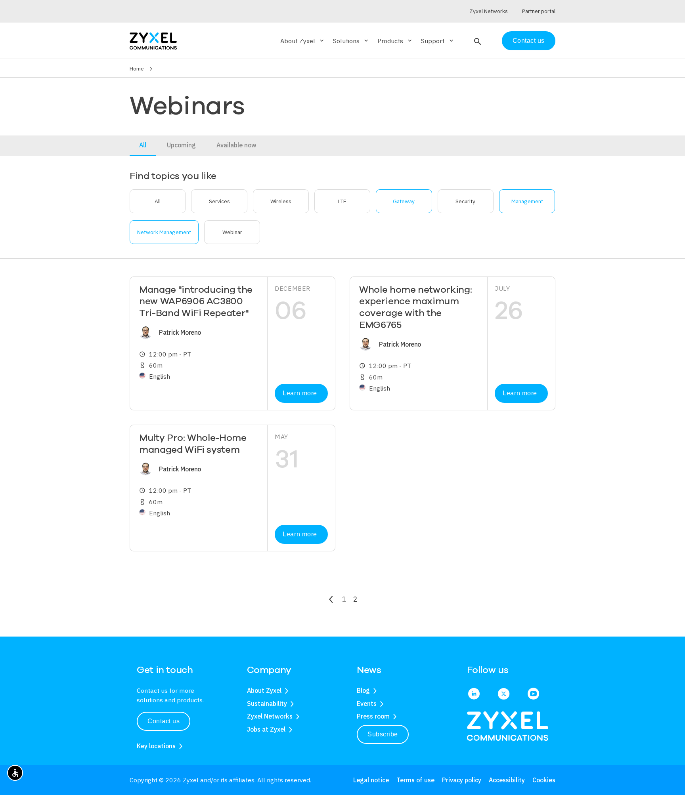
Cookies (543, 780)
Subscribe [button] (382, 734)
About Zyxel (264, 690)
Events (367, 703)
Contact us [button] (163, 721)
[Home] (153, 40)
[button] (476, 41)
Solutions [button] (351, 41)
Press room (373, 716)
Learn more (300, 393)
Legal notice (371, 780)
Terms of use (415, 780)
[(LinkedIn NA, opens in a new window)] (474, 694)
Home (137, 68)
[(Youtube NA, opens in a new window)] (533, 694)
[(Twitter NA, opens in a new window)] (503, 694)
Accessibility (507, 780)
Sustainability (267, 703)
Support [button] (437, 41)
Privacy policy (461, 780)
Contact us (529, 40)
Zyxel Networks (270, 716)
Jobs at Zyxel (266, 729)
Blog (363, 690)
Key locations (156, 746)
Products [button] (395, 41)
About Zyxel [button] (302, 41)
